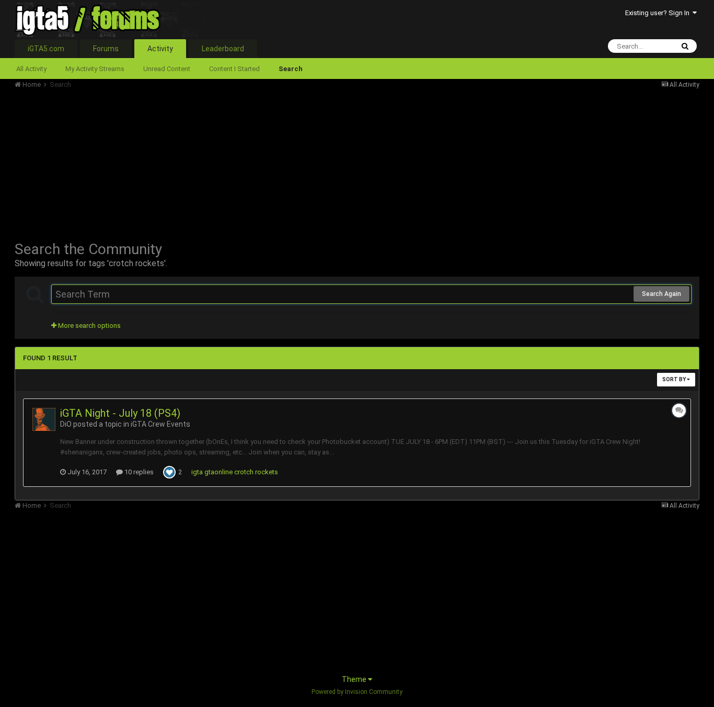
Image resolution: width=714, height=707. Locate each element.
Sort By (674, 379)
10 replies (138, 472)
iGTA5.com (46, 48)
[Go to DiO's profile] (43, 419)
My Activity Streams (94, 69)
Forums (106, 48)
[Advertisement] (205, 162)
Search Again (661, 294)
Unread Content (166, 69)
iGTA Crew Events (160, 424)
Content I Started (234, 69)
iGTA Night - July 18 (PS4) (120, 413)
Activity (160, 48)
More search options (88, 325)
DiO (66, 424)
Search (291, 69)
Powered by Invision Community (357, 691)
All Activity (31, 69)
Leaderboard (223, 48)
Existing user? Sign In (659, 13)
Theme (355, 679)
